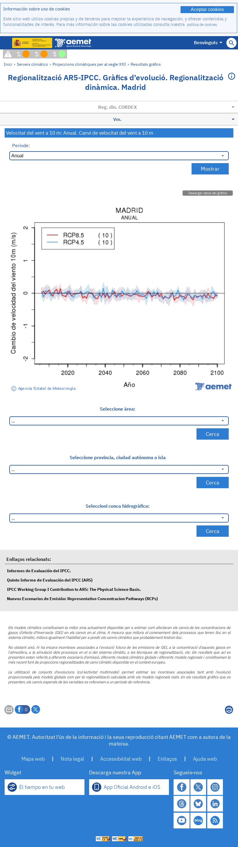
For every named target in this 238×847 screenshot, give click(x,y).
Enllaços (167, 758)
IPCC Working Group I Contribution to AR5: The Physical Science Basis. (74, 589)
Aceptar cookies (207, 9)
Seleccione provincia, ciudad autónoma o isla (118, 457)
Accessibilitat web (121, 758)
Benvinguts (206, 42)
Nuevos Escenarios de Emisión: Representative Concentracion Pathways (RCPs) (82, 598)
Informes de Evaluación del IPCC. (39, 570)
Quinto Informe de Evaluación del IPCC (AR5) (50, 580)
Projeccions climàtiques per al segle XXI (89, 64)
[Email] (9, 713)
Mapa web (33, 758)
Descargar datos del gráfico (207, 193)
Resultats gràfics (146, 64)
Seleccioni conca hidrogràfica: (117, 506)
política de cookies (202, 24)
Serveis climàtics (32, 64)
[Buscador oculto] (231, 43)
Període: (21, 145)
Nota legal (72, 758)
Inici (8, 64)
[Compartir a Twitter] (35, 709)
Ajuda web (205, 758)
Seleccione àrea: (117, 409)
